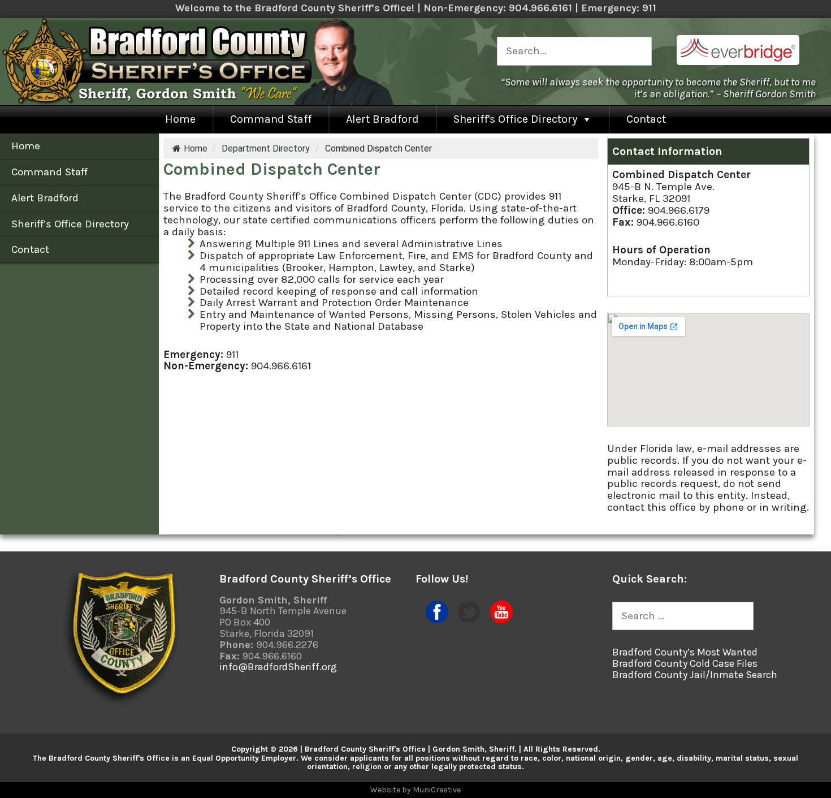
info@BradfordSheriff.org (278, 667)
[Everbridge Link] (738, 61)
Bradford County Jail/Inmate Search (694, 674)
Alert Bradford (382, 119)
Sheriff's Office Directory (515, 119)
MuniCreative (437, 790)
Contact (646, 119)
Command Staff (270, 119)
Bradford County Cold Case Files (685, 663)
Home (180, 119)
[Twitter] (469, 620)
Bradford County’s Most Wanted (685, 652)
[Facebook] (437, 620)
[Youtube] (501, 620)
